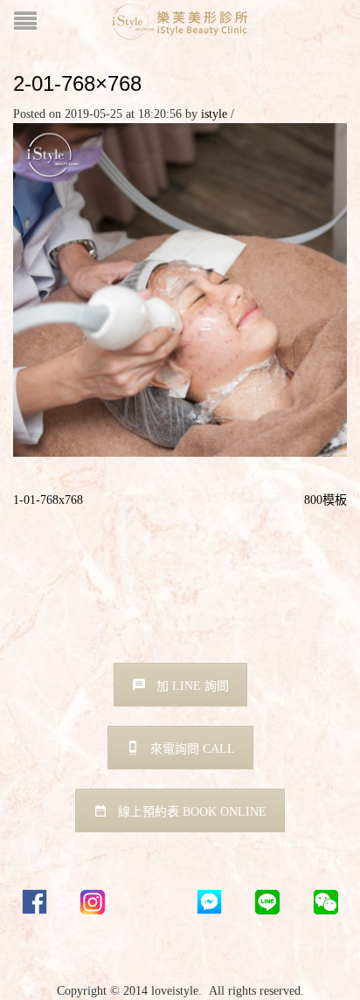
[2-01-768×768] (180, 288)
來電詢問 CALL (192, 748)
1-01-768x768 (48, 500)
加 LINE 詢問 (192, 686)
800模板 (325, 500)
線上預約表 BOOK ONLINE (192, 811)
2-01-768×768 (77, 83)
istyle (214, 114)
